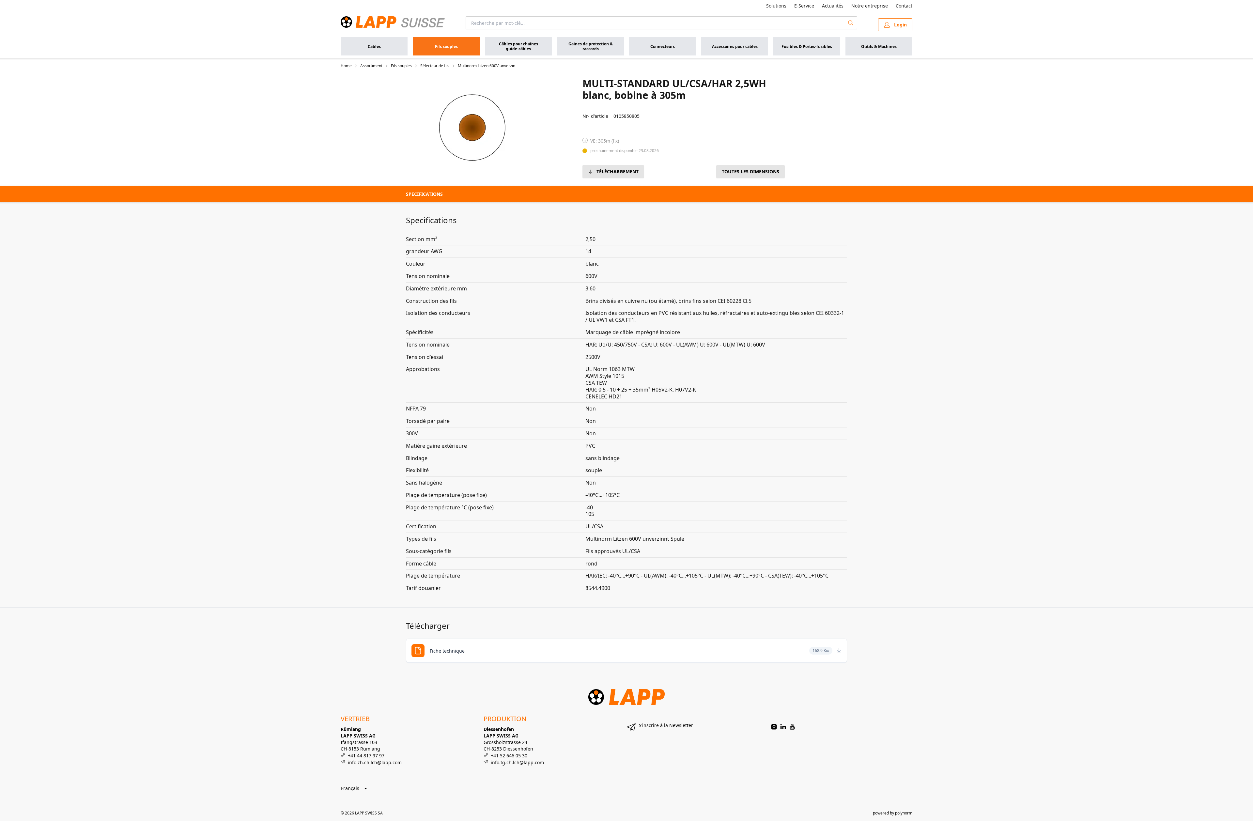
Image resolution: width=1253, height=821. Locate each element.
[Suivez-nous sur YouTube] (792, 726)
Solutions (776, 6)
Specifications (424, 194)
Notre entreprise (869, 6)
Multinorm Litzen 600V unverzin (486, 66)
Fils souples (401, 66)
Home (346, 66)
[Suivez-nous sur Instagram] (774, 726)
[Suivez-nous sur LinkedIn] (783, 726)
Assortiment (371, 66)
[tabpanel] (472, 127)
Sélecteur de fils (434, 66)
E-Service (804, 6)
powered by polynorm (892, 813)
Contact (904, 6)
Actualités (832, 6)
